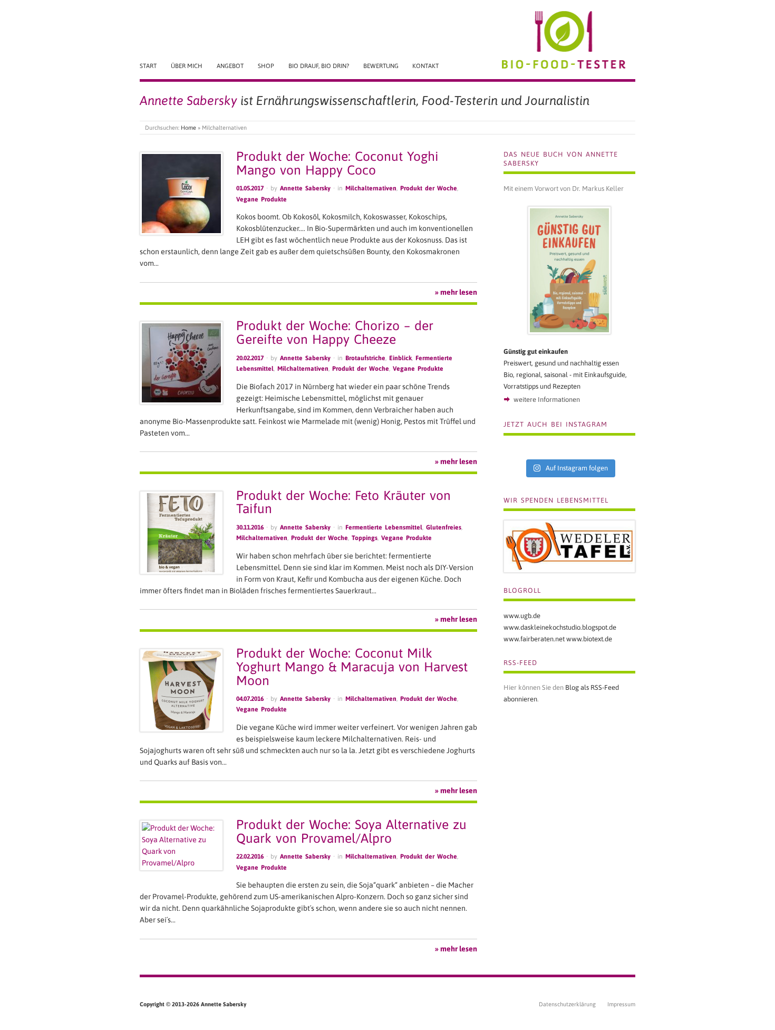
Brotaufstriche (365, 358)
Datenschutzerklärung (567, 1004)
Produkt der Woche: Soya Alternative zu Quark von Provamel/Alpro (351, 831)
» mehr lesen (456, 292)
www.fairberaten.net (534, 639)
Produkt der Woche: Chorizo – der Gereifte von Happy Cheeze (334, 332)
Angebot (230, 65)
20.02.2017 (250, 358)
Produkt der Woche (428, 188)
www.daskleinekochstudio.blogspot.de (559, 627)
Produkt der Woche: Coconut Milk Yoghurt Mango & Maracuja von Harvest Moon (352, 667)
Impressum (621, 1004)
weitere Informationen (547, 399)
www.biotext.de (589, 639)
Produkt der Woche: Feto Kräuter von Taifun (343, 502)
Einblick (400, 358)
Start (148, 65)
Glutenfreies (443, 527)
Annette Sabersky (305, 188)
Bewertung (381, 65)
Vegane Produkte (261, 199)
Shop (266, 65)
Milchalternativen (370, 188)
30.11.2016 (250, 527)
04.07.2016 (250, 698)
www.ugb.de (521, 616)
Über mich (186, 65)
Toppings (364, 538)
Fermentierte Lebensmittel (383, 527)
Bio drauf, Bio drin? (318, 65)
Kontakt (425, 65)
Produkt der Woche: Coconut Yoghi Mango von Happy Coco (337, 163)
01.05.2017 (250, 188)
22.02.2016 (250, 856)
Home (188, 127)
